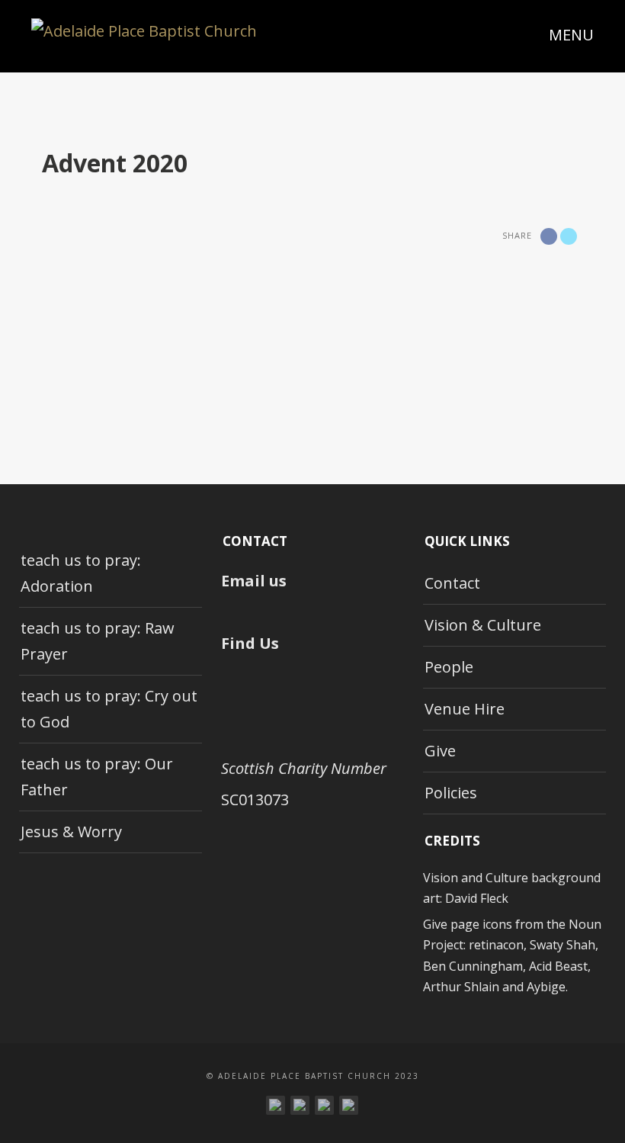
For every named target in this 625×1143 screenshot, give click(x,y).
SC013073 (255, 799)
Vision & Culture (483, 625)
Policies (451, 792)
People (449, 667)
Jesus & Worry (71, 831)
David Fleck (476, 898)
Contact (452, 583)
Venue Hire (465, 708)
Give (440, 750)
